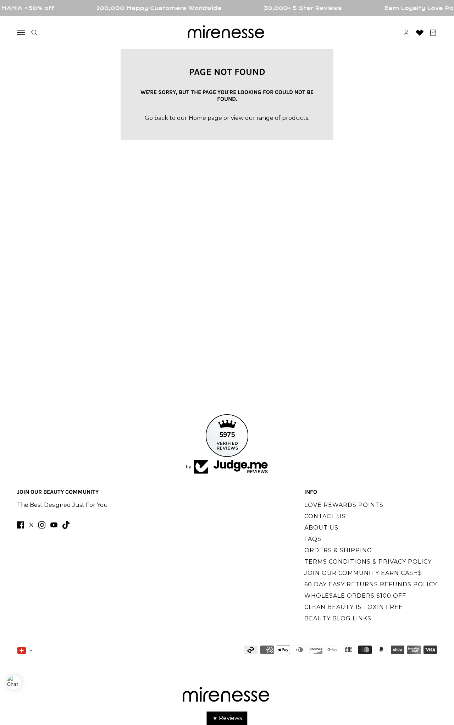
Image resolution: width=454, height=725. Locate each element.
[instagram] (42, 525)
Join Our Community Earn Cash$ (363, 573)
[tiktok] (66, 524)
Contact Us (325, 516)
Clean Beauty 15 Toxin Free (353, 607)
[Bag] (433, 33)
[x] (31, 524)
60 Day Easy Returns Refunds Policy (370, 584)
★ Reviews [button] (227, 718)
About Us (321, 527)
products (295, 118)
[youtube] (54, 525)
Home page (205, 118)
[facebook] (21, 525)
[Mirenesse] (227, 32)
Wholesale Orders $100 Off (355, 595)
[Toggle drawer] (21, 32)
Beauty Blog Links (337, 618)
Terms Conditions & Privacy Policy (368, 561)
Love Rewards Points (343, 505)
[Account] (406, 33)
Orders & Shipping (338, 550)
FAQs (312, 539)
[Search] (34, 33)
